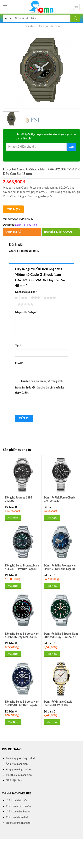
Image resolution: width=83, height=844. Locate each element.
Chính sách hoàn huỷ (17, 817)
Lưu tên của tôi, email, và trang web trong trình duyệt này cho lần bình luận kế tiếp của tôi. (39, 387)
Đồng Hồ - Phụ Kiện (49, 26)
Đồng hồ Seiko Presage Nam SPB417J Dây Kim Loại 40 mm (60, 569)
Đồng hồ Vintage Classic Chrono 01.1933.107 (58, 703)
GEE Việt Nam (14, 780)
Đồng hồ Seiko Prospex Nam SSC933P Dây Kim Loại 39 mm (22, 569)
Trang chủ (28, 26)
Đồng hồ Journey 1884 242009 (18, 499)
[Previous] (9, 69)
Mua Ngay (13, 209)
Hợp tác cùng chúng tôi (18, 823)
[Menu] (5, 6)
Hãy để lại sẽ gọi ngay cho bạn (46, 136)
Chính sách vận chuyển (18, 806)
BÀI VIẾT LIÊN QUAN (58, 231)
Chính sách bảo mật (16, 800)
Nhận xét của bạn (26, 312)
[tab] (22, 232)
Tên (18, 345)
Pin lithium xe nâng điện (19, 775)
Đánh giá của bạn (26, 292)
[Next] (73, 69)
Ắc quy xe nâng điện (17, 764)
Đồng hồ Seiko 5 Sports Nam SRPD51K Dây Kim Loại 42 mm (22, 705)
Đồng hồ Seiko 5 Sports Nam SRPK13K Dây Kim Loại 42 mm (22, 637)
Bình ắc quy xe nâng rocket (20, 758)
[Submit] (75, 18)
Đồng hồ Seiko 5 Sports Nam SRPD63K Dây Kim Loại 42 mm (61, 637)
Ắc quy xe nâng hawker (18, 769)
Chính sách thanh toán (18, 811)
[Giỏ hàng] (76, 7)
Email (19, 363)
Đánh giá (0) (13, 231)
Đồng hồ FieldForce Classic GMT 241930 (59, 499)
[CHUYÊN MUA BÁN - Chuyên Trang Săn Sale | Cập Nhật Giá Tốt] (41, 7)
